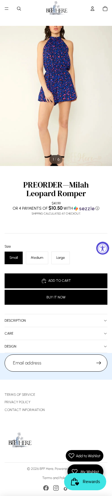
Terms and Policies (56, 478)
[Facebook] (46, 488)
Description (15, 321)
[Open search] (19, 8)
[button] (56, 208)
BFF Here (46, 469)
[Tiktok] (66, 488)
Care (9, 333)
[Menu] (6, 8)
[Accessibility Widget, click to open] (102, 248)
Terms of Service (20, 395)
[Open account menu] (92, 8)
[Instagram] (56, 488)
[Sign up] (99, 363)
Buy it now (56, 297)
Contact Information (25, 410)
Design (10, 346)
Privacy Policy (17, 402)
